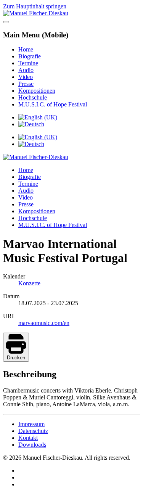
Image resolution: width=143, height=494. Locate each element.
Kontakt (28, 437)
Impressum (31, 424)
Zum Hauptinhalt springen (34, 6)
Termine (28, 63)
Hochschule (32, 97)
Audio (26, 70)
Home (25, 49)
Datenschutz (33, 431)
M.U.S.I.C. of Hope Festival (52, 104)
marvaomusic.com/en (43, 323)
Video (25, 77)
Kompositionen (36, 90)
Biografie (29, 56)
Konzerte (29, 283)
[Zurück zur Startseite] (35, 13)
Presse (26, 83)
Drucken (16, 357)
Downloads (32, 444)
